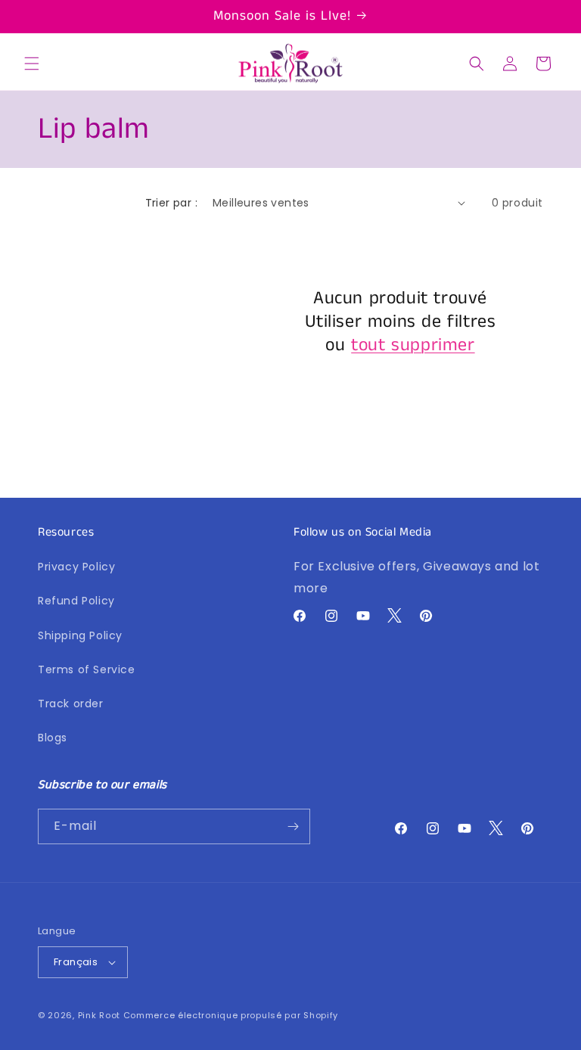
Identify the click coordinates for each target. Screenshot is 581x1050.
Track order (71, 703)
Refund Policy (76, 600)
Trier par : (171, 202)
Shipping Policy (80, 635)
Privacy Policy (76, 566)
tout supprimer (412, 345)
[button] (31, 63)
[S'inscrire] (292, 826)
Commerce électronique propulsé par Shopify (230, 1015)
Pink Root (99, 1015)
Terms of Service (86, 669)
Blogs (52, 737)
